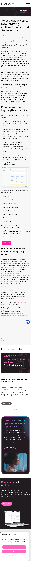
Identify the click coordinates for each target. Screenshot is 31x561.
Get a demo (6, 503)
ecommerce (9, 281)
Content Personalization (20, 275)
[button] (22, 3)
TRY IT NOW (7, 242)
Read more (6, 403)
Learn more (10, 447)
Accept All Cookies (14, 547)
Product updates (5, 340)
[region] (14, 546)
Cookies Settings (14, 556)
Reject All (14, 551)
